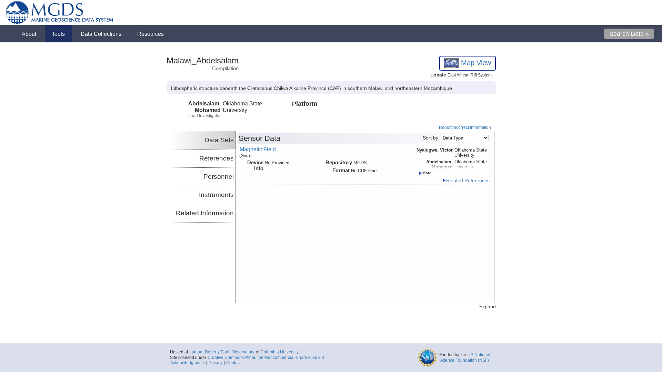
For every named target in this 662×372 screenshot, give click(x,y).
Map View (475, 62)
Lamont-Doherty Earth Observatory (221, 352)
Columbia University (280, 352)
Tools (58, 34)
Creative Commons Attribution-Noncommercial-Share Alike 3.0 (266, 357)
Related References (468, 180)
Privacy (215, 362)
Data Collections (101, 34)
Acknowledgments (187, 362)
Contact (233, 362)
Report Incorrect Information (465, 127)
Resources (150, 34)
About (29, 34)
